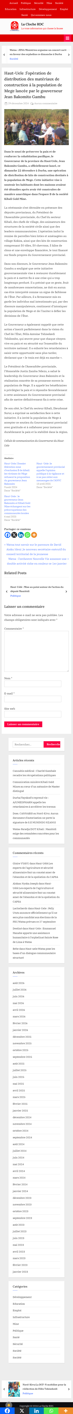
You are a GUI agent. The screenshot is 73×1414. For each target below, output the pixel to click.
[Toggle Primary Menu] (67, 38)
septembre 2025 (22, 1056)
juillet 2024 (19, 1150)
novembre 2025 (22, 1043)
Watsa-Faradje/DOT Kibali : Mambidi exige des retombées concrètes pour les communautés (36, 833)
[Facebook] (8, 535)
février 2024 (20, 1184)
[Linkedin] (21, 535)
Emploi (64, 9)
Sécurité (38, 3)
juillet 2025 (19, 1070)
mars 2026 (19, 1016)
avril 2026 (19, 1009)
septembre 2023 (22, 1218)
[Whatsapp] (27, 535)
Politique (26, 3)
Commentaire (14, 628)
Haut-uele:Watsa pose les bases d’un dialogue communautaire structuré (34, 953)
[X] (14, 535)
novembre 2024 (22, 1123)
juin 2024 (18, 1157)
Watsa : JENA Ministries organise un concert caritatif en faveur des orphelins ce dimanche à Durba (39, 52)
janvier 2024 (20, 1191)
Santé (24, 15)
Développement (48, 9)
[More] (34, 535)
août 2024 (18, 1144)
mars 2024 (19, 1177)
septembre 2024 (22, 1137)
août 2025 (18, 1063)
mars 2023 (19, 1258)
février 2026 (20, 1023)
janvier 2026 (20, 1030)
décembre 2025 (22, 1036)
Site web (9, 708)
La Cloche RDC (32, 24)
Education (10, 9)
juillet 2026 (19, 989)
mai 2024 (18, 1164)
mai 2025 (18, 1083)
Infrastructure (28, 9)
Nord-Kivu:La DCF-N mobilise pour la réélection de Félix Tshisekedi (43, 1386)
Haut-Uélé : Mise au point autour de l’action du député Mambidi (36, 589)
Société (59, 3)
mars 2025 (19, 1097)
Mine (49, 3)
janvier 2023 (20, 1271)
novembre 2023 (22, 1204)
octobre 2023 (20, 1211)
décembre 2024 (22, 1117)
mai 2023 (18, 1244)
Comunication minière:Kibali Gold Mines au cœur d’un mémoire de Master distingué (36, 786)
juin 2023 (18, 1238)
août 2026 (18, 983)
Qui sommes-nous (41, 15)
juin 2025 (18, 1077)
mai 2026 (18, 1003)
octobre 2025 (20, 1050)
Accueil (14, 3)
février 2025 (20, 1103)
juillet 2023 (19, 1231)
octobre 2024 (20, 1130)
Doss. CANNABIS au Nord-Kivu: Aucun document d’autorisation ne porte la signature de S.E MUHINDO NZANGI (35, 818)
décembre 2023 (22, 1197)
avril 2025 (19, 1090)
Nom (8, 678)
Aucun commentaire (45, 104)
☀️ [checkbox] (9, 1405)
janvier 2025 (20, 1110)
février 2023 (20, 1265)
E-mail (9, 693)
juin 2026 (18, 996)
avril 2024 (19, 1171)
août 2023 (18, 1224)
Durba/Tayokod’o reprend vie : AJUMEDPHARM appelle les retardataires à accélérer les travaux (34, 802)
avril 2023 (19, 1251)
